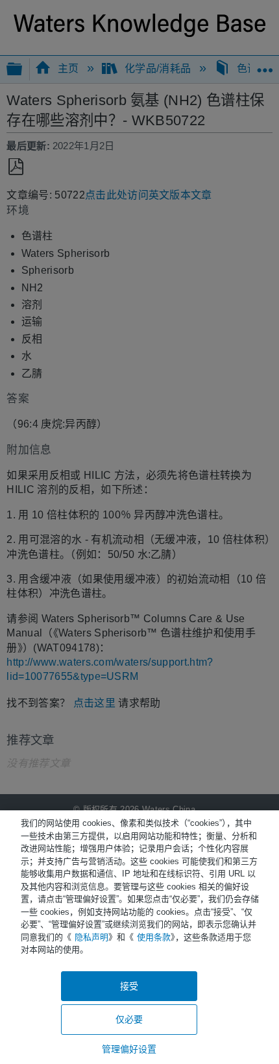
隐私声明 (91, 937)
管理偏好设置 (129, 1049)
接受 (129, 986)
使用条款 (154, 937)
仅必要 (129, 1019)
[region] (139, 937)
